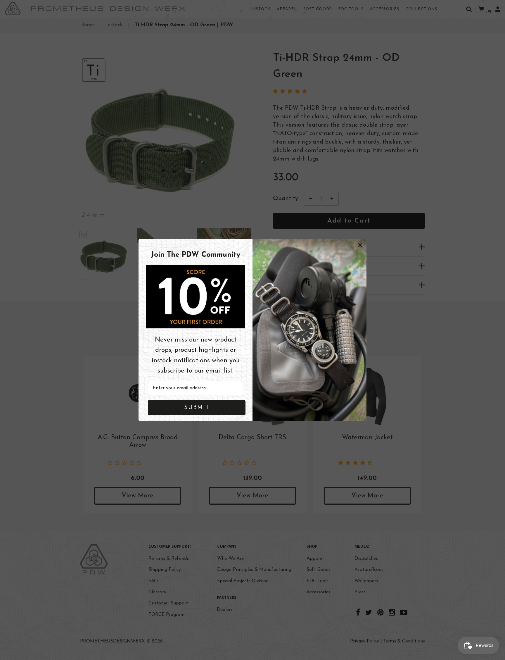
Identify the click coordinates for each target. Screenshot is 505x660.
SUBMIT (197, 408)
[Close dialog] (360, 245)
